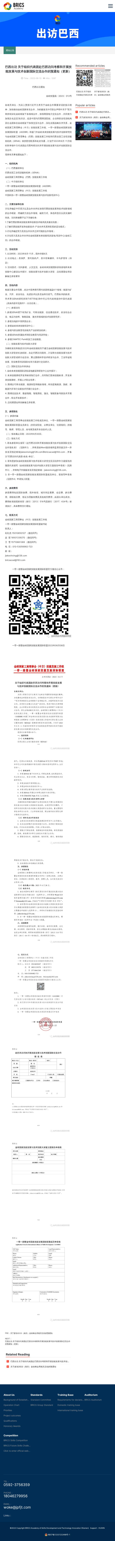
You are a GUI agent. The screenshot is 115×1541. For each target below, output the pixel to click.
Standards (37, 1394)
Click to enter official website (17, 1451)
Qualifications (10, 1420)
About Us (9, 1394)
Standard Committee (41, 1399)
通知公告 (10, 50)
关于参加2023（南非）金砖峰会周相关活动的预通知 (31, 1333)
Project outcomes (12, 1415)
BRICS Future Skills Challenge (17, 1445)
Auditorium (91, 1394)
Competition (11, 1435)
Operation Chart (11, 1405)
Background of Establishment (17, 1399)
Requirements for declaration (71, 1399)
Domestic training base (69, 1405)
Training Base (66, 1394)
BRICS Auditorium (93, 1399)
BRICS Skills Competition (16, 1440)
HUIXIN (102, 1528)
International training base (70, 1410)
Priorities (8, 1410)
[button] (89, 137)
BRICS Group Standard (42, 1405)
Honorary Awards (12, 1426)
